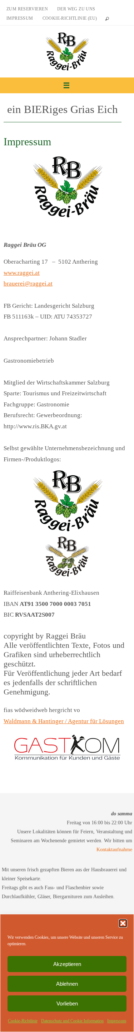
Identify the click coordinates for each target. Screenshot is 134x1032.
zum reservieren (27, 8)
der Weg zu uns (76, 8)
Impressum (116, 1020)
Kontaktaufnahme (114, 849)
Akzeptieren (67, 964)
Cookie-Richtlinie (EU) (70, 18)
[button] (122, 923)
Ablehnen (67, 984)
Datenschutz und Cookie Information (72, 1020)
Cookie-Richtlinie (23, 1020)
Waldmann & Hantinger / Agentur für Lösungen (64, 721)
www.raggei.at (22, 272)
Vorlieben (67, 1003)
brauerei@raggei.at (28, 283)
